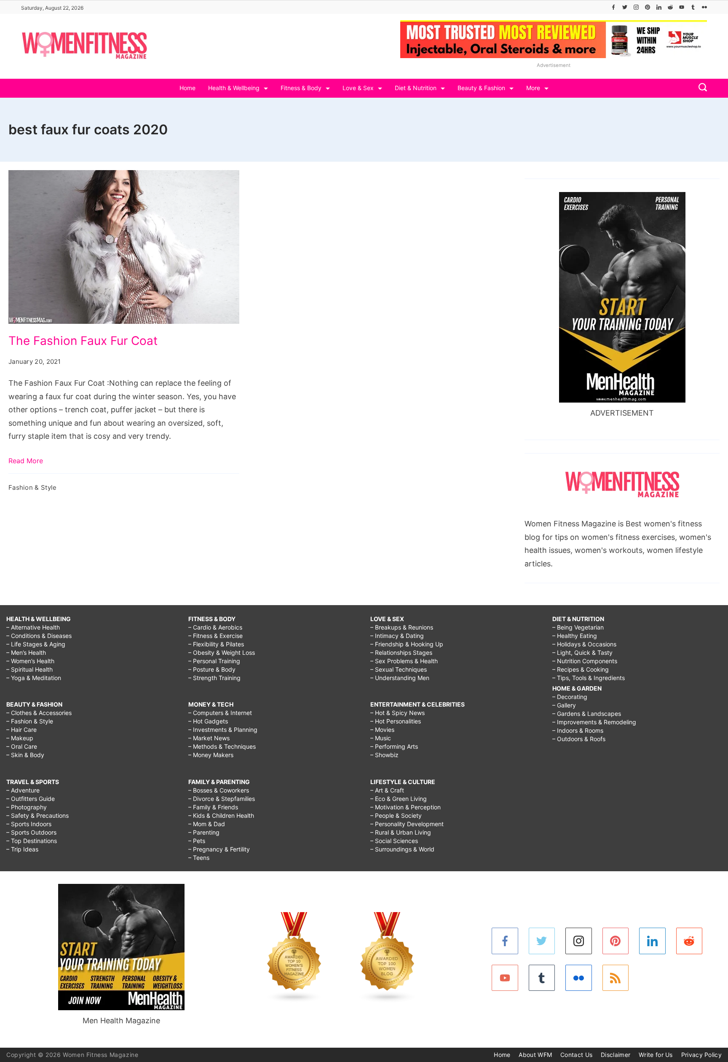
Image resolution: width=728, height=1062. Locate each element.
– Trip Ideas (22, 849)
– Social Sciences (394, 840)
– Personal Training (214, 660)
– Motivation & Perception (405, 807)
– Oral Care (21, 746)
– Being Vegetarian (578, 627)
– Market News (209, 738)
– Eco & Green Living (398, 798)
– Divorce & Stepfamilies (221, 798)
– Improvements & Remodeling (594, 722)
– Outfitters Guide (30, 798)
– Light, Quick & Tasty (582, 652)
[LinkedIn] (658, 7)
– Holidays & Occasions (584, 644)
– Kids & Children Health (221, 815)
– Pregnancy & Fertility (219, 849)
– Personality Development (407, 823)
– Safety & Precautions (37, 815)
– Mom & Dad (206, 823)
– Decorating (569, 696)
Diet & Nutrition (415, 87)
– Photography (26, 807)
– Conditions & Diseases (39, 635)
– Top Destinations (31, 840)
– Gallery (564, 705)
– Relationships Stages (401, 652)
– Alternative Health (33, 627)
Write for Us (656, 1054)
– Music (380, 738)
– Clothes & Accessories (39, 712)
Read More (25, 460)
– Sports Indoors (28, 823)
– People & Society (396, 815)
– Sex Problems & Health (404, 660)
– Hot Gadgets (208, 721)
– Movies (382, 729)
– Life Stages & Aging (35, 644)
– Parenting (203, 832)
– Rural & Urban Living (400, 832)
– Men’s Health (26, 652)
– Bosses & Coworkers (218, 790)
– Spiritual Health (29, 669)
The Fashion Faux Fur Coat (83, 341)
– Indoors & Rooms (577, 730)
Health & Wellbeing (234, 87)
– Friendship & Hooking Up (406, 644)
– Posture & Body (212, 669)
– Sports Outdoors (31, 832)
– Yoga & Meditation (33, 677)
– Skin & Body (25, 754)
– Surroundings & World (402, 849)
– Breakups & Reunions (401, 627)
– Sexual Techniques (398, 669)
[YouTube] (681, 7)
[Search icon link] (700, 88)
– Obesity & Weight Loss (221, 652)
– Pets (196, 840)
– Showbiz (384, 754)
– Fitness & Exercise (215, 635)
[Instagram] (636, 7)
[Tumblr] (693, 7)
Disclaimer (615, 1054)
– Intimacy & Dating (397, 635)
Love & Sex (358, 87)
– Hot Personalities (395, 721)
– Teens (198, 857)
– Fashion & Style (29, 721)
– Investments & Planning (222, 729)
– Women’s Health (30, 660)
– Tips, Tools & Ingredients (588, 677)
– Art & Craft (387, 790)
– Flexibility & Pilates (216, 644)
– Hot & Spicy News (397, 712)
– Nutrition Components (584, 660)
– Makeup (19, 738)
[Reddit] (670, 7)
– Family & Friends (213, 807)
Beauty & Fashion (481, 87)
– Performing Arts (394, 746)
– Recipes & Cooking (580, 669)
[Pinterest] (647, 7)
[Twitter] (624, 7)
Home (187, 87)
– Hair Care (21, 729)
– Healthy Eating (574, 635)
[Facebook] (613, 7)
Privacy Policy (701, 1054)
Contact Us (576, 1054)
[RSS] (615, 978)
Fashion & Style (32, 487)
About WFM (535, 1054)
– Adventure (23, 790)
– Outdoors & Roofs (578, 738)
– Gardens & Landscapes (586, 713)
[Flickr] (704, 7)
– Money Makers (210, 754)
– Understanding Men (399, 677)
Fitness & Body (301, 87)
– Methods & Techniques (222, 746)
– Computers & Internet (220, 712)
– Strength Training (214, 677)
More (533, 87)
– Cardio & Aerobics (215, 627)
